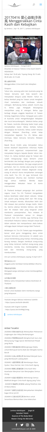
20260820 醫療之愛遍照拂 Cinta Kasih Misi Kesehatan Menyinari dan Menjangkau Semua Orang (22, 371)
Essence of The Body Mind (22, 416)
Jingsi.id (31, 410)
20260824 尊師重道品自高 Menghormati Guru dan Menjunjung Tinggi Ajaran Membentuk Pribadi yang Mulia (23, 341)
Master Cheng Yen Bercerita (22, 419)
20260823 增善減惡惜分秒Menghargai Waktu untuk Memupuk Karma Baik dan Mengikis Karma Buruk (23, 350)
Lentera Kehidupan (32, 28)
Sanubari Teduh (22, 413)
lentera (9, 28)
